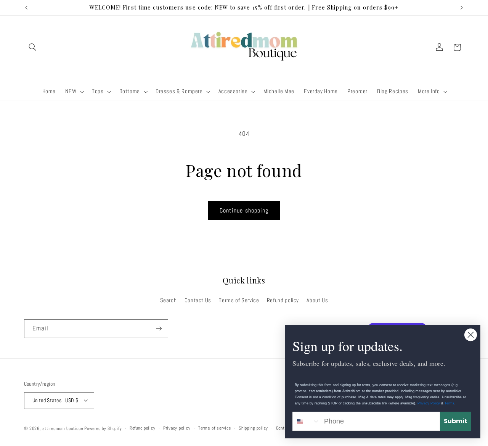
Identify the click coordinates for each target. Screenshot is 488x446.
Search (168, 299)
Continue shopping (244, 210)
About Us (317, 299)
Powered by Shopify (103, 428)
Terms (449, 403)
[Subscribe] (158, 328)
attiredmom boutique (63, 428)
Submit (455, 421)
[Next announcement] (461, 7)
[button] (33, 47)
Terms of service (214, 428)
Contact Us (198, 299)
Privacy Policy (429, 403)
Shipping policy (253, 428)
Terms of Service (239, 299)
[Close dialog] (470, 334)
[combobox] (306, 421)
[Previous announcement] (26, 7)
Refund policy (283, 299)
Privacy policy (176, 428)
